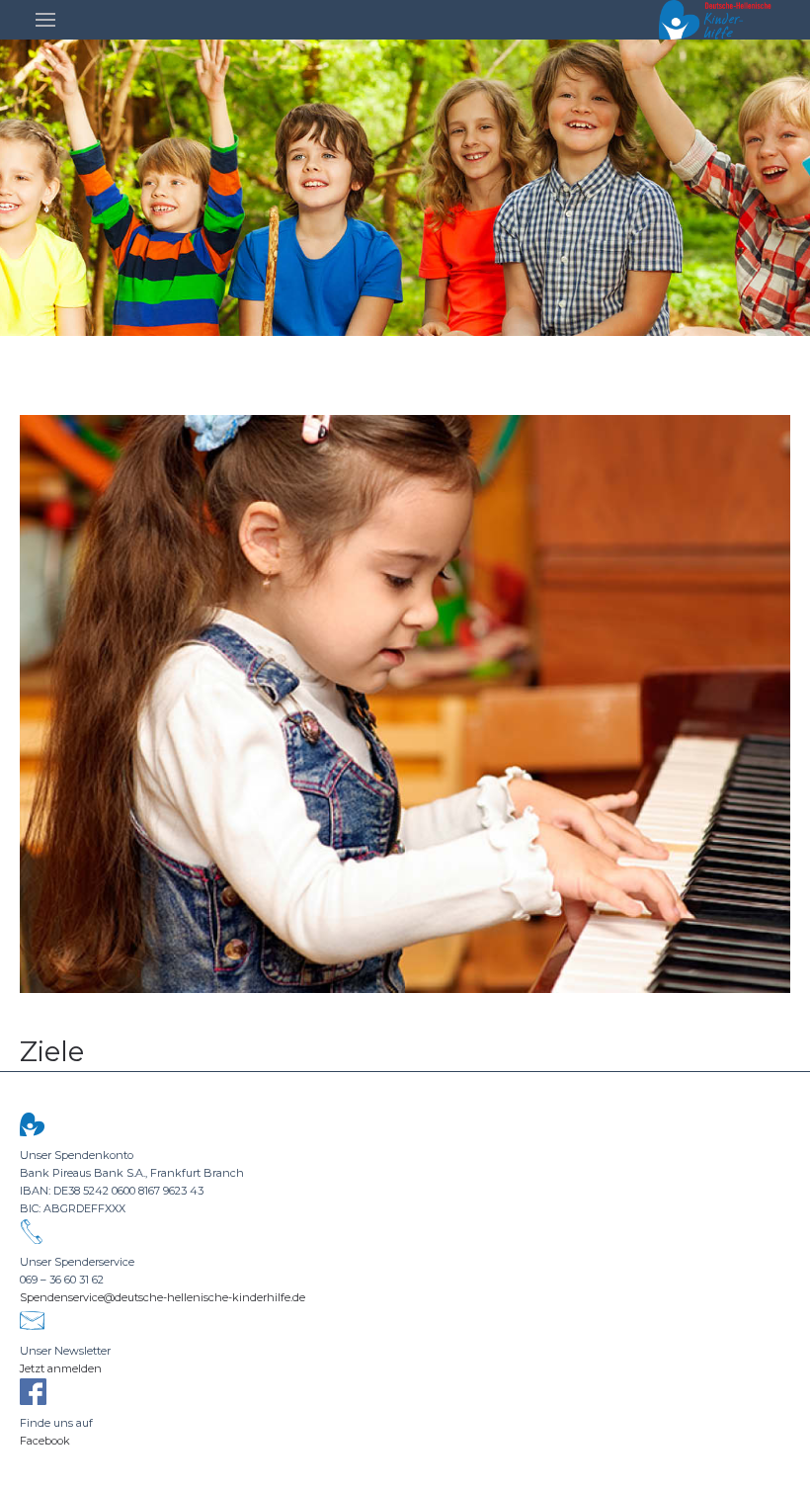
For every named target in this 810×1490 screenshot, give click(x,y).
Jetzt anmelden (61, 1368)
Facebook (45, 1441)
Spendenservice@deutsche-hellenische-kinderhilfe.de (162, 1297)
